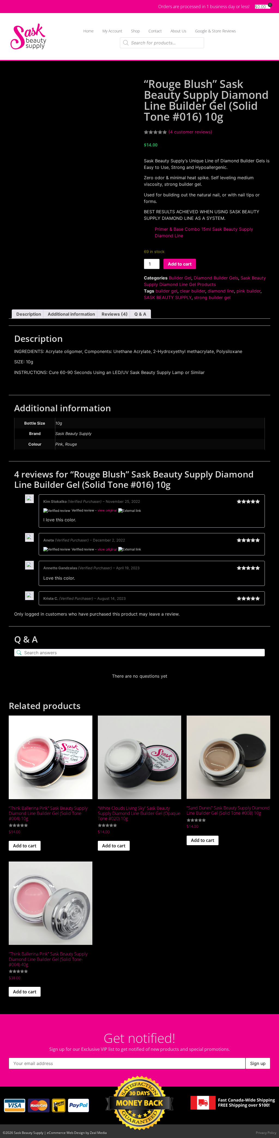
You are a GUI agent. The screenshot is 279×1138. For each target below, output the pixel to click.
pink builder (248, 291)
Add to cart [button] (24, 846)
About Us (178, 31)
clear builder (192, 291)
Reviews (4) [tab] (115, 314)
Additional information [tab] (71, 314)
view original (107, 510)
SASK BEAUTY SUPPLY (168, 297)
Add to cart (180, 264)
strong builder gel (212, 297)
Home (88, 31)
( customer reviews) (190, 132)
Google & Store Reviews (215, 31)
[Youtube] (23, 6)
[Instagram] (32, 6)
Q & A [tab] (140, 314)
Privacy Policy (266, 1132)
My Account (112, 31)
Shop (135, 31)
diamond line (221, 291)
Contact (155, 31)
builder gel (166, 291)
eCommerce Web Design (66, 1132)
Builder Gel (180, 278)
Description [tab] (28, 314)
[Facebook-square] (13, 6)
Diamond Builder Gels (216, 278)
